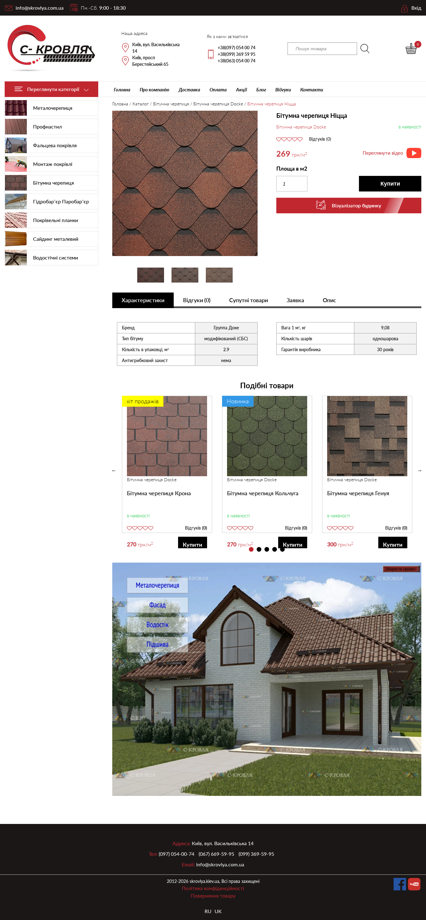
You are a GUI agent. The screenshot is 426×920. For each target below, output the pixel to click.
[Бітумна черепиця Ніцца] (185, 184)
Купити (390, 184)
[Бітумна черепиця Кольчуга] (267, 436)
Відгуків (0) (320, 139)
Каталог (141, 103)
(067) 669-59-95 (216, 854)
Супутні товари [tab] (248, 300)
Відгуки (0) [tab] (197, 300)
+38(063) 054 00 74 (236, 60)
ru (208, 911)
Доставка (189, 89)
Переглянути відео (383, 153)
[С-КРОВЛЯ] (47, 48)
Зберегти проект (400, 569)
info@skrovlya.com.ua (40, 8)
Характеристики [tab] (143, 300)
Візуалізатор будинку (356, 205)
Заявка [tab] (295, 300)
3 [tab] (266, 549)
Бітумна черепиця (171, 103)
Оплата (218, 89)
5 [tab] (282, 549)
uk (218, 911)
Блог (261, 89)
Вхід (416, 8)
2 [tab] (259, 549)
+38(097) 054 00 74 (236, 47)
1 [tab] (251, 549)
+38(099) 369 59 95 (236, 54)
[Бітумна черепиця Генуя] (367, 436)
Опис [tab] (329, 300)
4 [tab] (274, 549)
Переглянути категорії (53, 89)
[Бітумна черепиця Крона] (167, 436)
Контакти (311, 89)
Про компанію (154, 89)
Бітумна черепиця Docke (218, 103)
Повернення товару (213, 895)
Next (420, 470)
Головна (122, 89)
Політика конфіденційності (213, 888)
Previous (114, 470)
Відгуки (283, 89)
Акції (241, 89)
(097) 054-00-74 (176, 854)
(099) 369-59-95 (256, 854)
